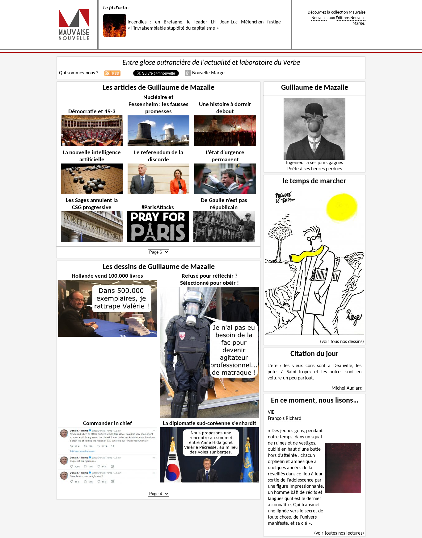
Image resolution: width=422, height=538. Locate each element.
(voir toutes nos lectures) (339, 533)
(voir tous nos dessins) (342, 341)
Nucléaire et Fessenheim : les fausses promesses (158, 105)
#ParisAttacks (157, 208)
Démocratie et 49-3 (92, 112)
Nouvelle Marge (208, 73)
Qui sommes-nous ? (78, 73)
